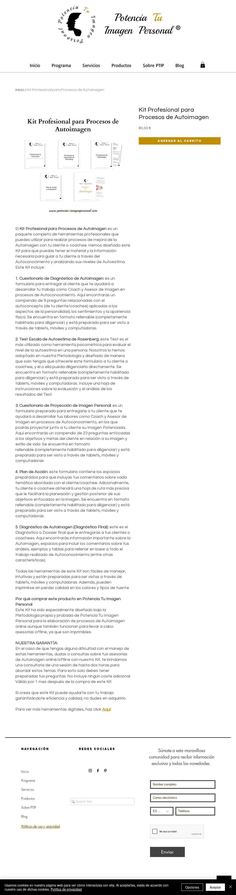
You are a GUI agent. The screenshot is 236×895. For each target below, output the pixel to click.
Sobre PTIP (28, 807)
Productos (28, 798)
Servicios (27, 789)
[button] (91, 65)
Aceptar (215, 887)
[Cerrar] (230, 887)
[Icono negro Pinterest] (105, 770)
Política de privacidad (66, 889)
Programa (28, 780)
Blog (24, 816)
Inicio (19, 90)
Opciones (192, 887)
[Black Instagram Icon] (90, 770)
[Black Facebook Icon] (98, 770)
